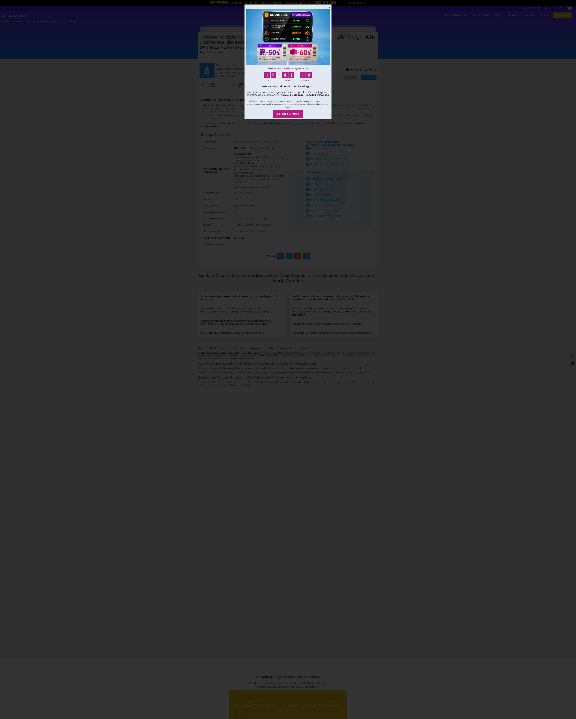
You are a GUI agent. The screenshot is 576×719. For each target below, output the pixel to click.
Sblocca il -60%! (288, 113)
